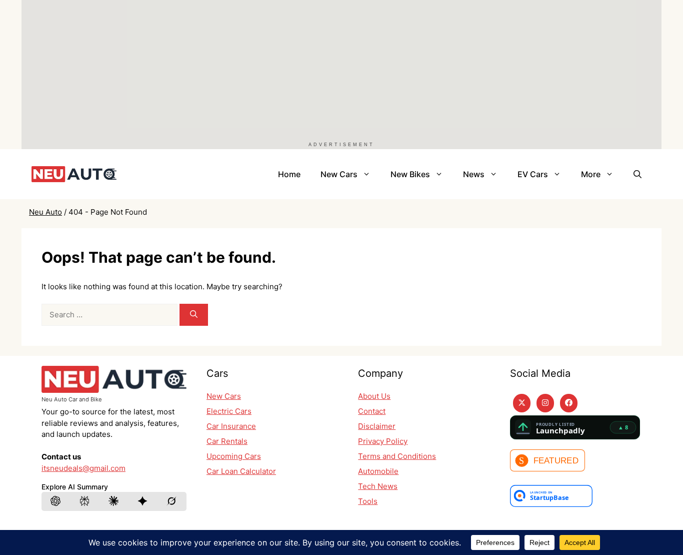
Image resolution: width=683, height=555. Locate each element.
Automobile (378, 471)
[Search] (194, 315)
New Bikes (410, 174)
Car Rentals (227, 441)
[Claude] (114, 501)
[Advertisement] (322, 70)
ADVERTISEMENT (341, 144)
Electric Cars (229, 411)
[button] (638, 174)
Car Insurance (231, 426)
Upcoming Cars (233, 456)
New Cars (339, 174)
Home (289, 174)
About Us (374, 396)
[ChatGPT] (56, 501)
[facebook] (569, 403)
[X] (521, 403)
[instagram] (545, 403)
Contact (372, 411)
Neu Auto (45, 212)
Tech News (378, 486)
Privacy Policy (383, 441)
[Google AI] (143, 501)
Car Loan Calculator (241, 471)
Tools (368, 501)
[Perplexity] (85, 501)
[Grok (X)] (172, 501)
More (590, 174)
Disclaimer (377, 426)
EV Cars (533, 174)
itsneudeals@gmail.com (84, 468)
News (473, 174)
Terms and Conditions (397, 456)
